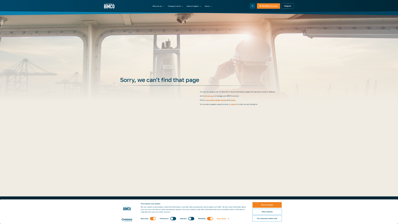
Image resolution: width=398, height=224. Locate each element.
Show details (221, 219)
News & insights (193, 6)
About (207, 6)
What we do (157, 6)
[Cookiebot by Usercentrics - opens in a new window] (127, 220)
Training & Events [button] (174, 6)
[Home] (109, 6)
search (233, 104)
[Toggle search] (252, 6)
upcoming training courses (216, 100)
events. (233, 100)
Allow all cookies (267, 205)
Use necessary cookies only (267, 218)
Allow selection (267, 212)
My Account (209, 96)
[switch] (173, 218)
